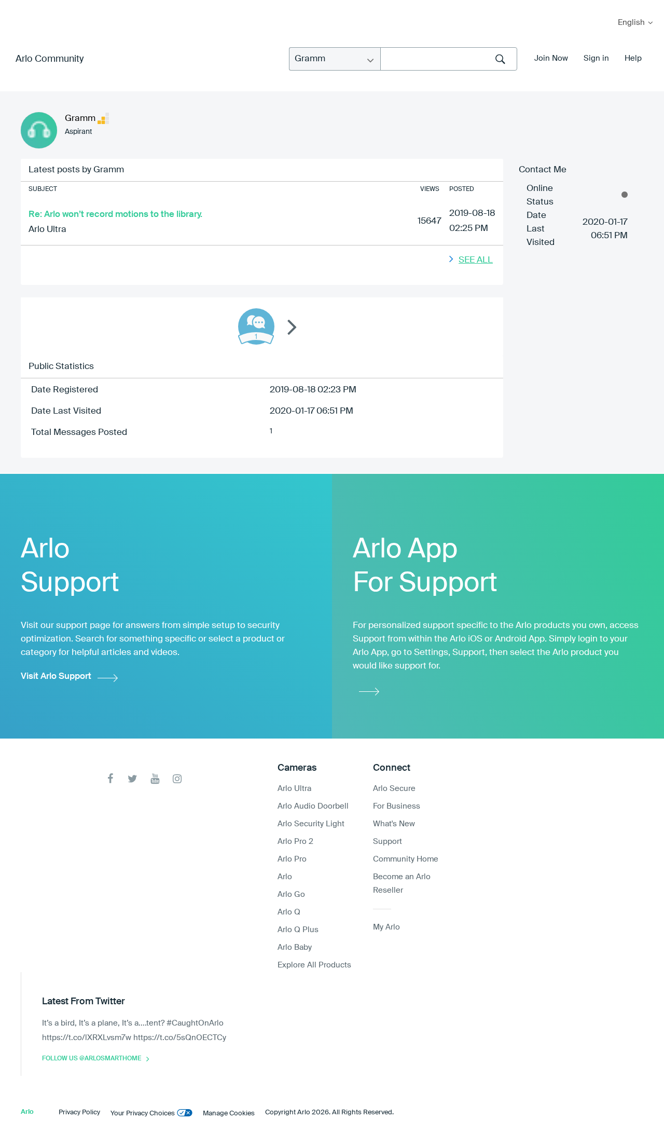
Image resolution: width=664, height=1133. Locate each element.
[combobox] (448, 59)
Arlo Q (289, 912)
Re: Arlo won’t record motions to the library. (115, 214)
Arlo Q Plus (298, 930)
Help (633, 58)
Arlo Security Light (311, 824)
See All (476, 260)
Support (387, 841)
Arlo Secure (394, 789)
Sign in (596, 58)
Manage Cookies (229, 1113)
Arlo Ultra (47, 229)
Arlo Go (291, 894)
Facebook (110, 778)
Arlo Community (50, 59)
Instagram (177, 778)
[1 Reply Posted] (256, 326)
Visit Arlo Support (56, 676)
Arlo (285, 877)
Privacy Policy (79, 1112)
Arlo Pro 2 (295, 841)
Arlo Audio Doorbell (313, 806)
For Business (396, 806)
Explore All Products (314, 965)
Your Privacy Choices (142, 1113)
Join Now (551, 58)
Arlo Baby (295, 947)
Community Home (405, 859)
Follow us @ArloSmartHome (91, 1059)
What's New (394, 824)
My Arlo (15, 6)
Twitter (132, 778)
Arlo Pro (292, 859)
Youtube (154, 778)
